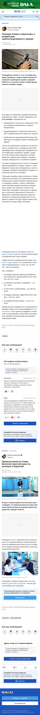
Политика (5, 450)
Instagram (21, 440)
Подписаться (20, 597)
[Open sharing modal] (25, 667)
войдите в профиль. (12, 372)
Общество (5, 23)
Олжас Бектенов (16, 618)
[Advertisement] (20, 99)
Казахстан (12, 450)
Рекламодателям (20, 703)
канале (13, 540)
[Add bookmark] (35, 667)
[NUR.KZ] (20, 11)
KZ (33, 11)
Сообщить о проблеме (20, 698)
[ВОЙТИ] (37, 11)
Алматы (5, 336)
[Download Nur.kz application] (20, 4)
